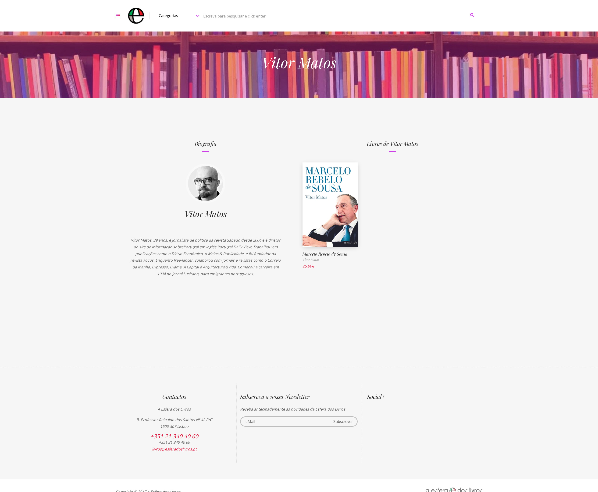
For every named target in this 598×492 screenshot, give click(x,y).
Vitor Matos (206, 213)
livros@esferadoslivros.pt (174, 449)
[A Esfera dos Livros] (136, 16)
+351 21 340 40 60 (174, 436)
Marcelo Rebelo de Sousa (325, 254)
